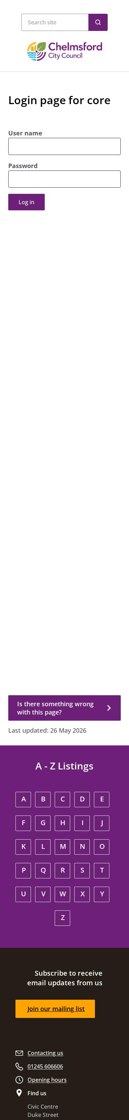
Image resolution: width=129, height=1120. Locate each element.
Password (22, 166)
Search (98, 22)
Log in (26, 202)
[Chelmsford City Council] (65, 51)
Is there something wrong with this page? (55, 708)
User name (25, 133)
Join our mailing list (56, 1009)
